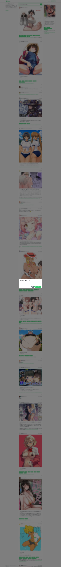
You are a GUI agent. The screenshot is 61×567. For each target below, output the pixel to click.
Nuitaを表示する (37, 286)
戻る (32, 286)
